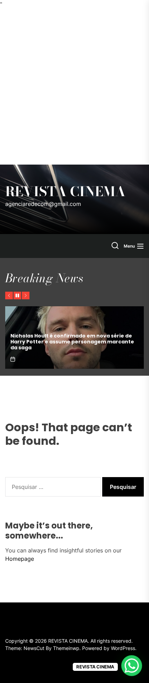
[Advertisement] (74, 86)
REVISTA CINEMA (65, 192)
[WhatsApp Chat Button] (131, 665)
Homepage (19, 558)
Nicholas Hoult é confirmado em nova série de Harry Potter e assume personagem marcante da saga (72, 341)
